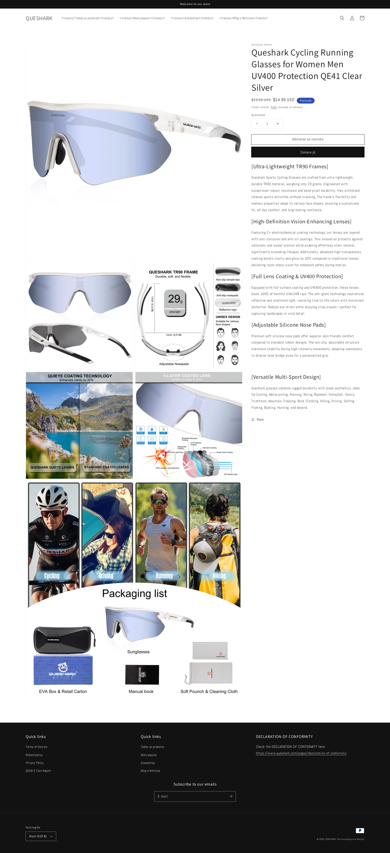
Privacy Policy (35, 763)
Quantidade (258, 115)
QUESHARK (330, 839)
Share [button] (260, 419)
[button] (342, 18)
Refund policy (34, 755)
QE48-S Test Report (38, 771)
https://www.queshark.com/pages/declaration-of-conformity (301, 753)
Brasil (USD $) (38, 836)
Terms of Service (36, 747)
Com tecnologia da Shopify (350, 839)
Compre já (307, 152)
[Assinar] (231, 796)
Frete (274, 107)
